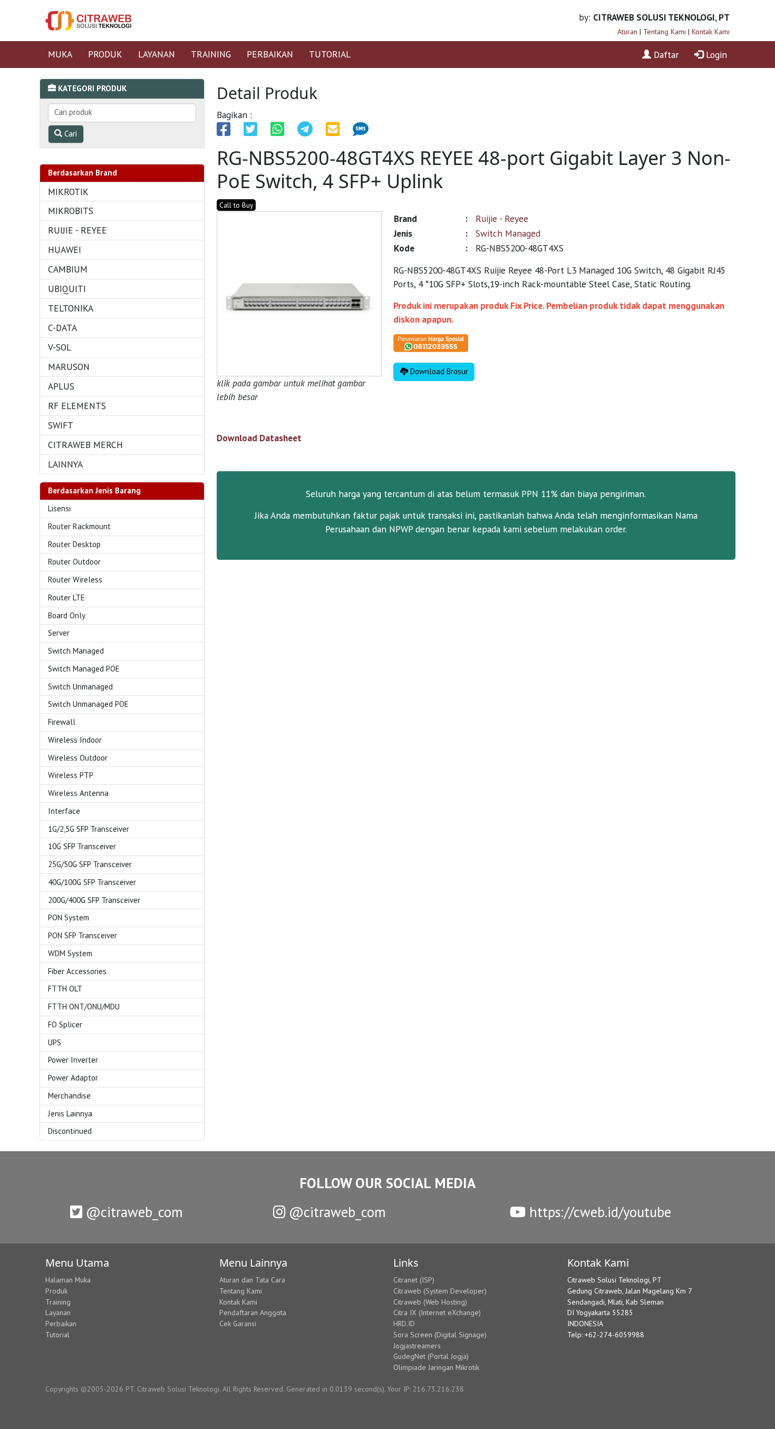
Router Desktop (74, 544)
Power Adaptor (73, 1078)
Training (58, 1302)
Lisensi (59, 508)
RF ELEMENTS (77, 406)
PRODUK (105, 54)
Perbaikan (60, 1323)
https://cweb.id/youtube (598, 1212)
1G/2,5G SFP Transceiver (88, 829)
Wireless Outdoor (78, 758)
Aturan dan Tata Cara (252, 1280)
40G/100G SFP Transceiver (92, 882)
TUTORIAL (330, 54)
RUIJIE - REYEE (77, 230)
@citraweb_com (132, 1212)
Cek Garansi (237, 1323)
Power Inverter (73, 1060)
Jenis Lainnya (70, 1114)
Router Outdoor (74, 562)
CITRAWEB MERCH (85, 445)
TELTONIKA (70, 308)
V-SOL (59, 347)
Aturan (627, 31)
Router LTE (66, 597)
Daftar (665, 54)
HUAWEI (64, 250)
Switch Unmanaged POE (88, 704)
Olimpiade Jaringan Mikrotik (436, 1367)
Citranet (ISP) (413, 1280)
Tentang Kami (664, 31)
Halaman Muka (68, 1280)
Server (59, 633)
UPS (54, 1042)
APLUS (61, 386)
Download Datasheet (259, 438)
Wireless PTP (70, 775)
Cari (69, 134)
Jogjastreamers (417, 1345)
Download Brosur (438, 371)
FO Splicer (65, 1024)
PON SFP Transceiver (82, 935)
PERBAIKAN (270, 54)
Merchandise (69, 1096)
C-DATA (62, 328)
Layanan (58, 1312)
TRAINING (211, 54)
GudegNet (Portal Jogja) (431, 1356)
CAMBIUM (68, 269)
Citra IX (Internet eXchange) (437, 1312)
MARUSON (69, 367)
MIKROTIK (68, 192)
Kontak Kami (711, 31)
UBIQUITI (67, 289)
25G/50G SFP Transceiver (90, 864)
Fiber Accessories (77, 971)
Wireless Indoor (75, 740)
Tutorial (57, 1334)
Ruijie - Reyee (502, 218)
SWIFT (60, 425)
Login (715, 54)
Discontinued (70, 1131)
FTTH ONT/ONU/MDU (84, 1007)
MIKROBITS (70, 211)
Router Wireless (75, 580)
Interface (64, 811)
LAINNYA (65, 464)
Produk (56, 1291)
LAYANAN (156, 54)
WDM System (70, 953)
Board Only (66, 615)
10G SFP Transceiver (82, 846)
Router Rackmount (79, 526)
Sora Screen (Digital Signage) (440, 1334)
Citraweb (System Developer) (440, 1291)
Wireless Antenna (78, 793)
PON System (68, 917)
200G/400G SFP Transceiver (94, 900)
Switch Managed (76, 651)
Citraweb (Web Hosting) (430, 1302)
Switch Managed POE (84, 669)
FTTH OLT (65, 989)
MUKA (60, 54)
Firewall (61, 722)
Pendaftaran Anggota (252, 1312)
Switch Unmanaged (80, 687)
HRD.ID (404, 1323)
